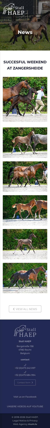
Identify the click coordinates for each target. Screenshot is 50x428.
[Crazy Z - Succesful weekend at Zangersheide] (25, 99)
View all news (26, 309)
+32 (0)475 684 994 (25, 375)
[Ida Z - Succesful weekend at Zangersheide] (25, 278)
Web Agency (20, 424)
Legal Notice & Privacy (25, 420)
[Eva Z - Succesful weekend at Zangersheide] (25, 210)
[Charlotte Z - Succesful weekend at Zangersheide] (25, 176)
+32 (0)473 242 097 (25, 368)
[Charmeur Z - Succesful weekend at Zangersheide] (25, 142)
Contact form (23, 382)
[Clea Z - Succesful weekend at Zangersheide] (25, 244)
